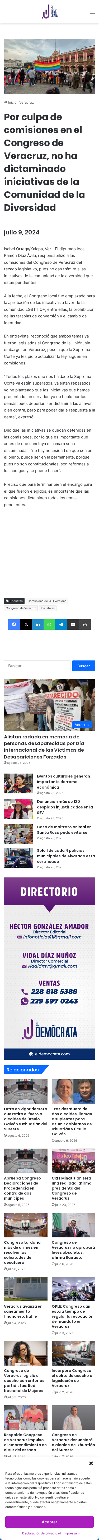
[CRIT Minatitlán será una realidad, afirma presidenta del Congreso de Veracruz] (73, 1161)
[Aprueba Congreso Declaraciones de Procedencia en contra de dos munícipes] (26, 1161)
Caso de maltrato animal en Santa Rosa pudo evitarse (64, 829)
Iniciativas (48, 608)
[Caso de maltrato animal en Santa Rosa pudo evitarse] (18, 834)
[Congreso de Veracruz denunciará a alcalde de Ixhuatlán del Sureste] (73, 1417)
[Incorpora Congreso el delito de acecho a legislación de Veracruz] (73, 1353)
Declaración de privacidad (41, 1533)
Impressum (71, 1533)
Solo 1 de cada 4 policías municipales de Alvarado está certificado (66, 856)
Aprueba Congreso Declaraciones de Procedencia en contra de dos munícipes (22, 1188)
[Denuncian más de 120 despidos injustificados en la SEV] (18, 809)
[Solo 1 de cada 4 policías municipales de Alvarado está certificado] (18, 858)
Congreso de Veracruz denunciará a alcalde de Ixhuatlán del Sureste (73, 1442)
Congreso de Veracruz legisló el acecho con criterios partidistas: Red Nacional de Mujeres (24, 1380)
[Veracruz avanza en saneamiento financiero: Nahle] (26, 1289)
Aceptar (49, 1521)
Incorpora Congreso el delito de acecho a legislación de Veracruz (72, 1378)
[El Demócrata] (50, 12)
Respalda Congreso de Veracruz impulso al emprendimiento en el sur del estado (25, 1442)
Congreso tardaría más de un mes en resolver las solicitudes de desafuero (22, 1252)
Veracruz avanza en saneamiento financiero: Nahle (23, 1311)
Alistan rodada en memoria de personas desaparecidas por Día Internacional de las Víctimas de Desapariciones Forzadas (44, 746)
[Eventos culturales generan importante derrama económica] (18, 783)
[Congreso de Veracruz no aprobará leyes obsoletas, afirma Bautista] (73, 1225)
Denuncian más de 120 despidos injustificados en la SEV (65, 807)
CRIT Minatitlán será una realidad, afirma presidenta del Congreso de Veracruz (72, 1188)
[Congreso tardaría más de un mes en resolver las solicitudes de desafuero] (26, 1225)
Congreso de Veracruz (21, 608)
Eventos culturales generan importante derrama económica (63, 782)
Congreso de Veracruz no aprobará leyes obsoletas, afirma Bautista (73, 1250)
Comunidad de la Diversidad (47, 601)
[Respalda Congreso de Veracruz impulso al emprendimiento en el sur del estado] (26, 1417)
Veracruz (26, 102)
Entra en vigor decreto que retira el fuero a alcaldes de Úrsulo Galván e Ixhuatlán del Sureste (25, 1119)
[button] (91, 1463)
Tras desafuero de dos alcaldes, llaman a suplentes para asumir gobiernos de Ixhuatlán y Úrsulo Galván (72, 1121)
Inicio (12, 102)
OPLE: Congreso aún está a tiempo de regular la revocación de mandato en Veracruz (72, 1316)
